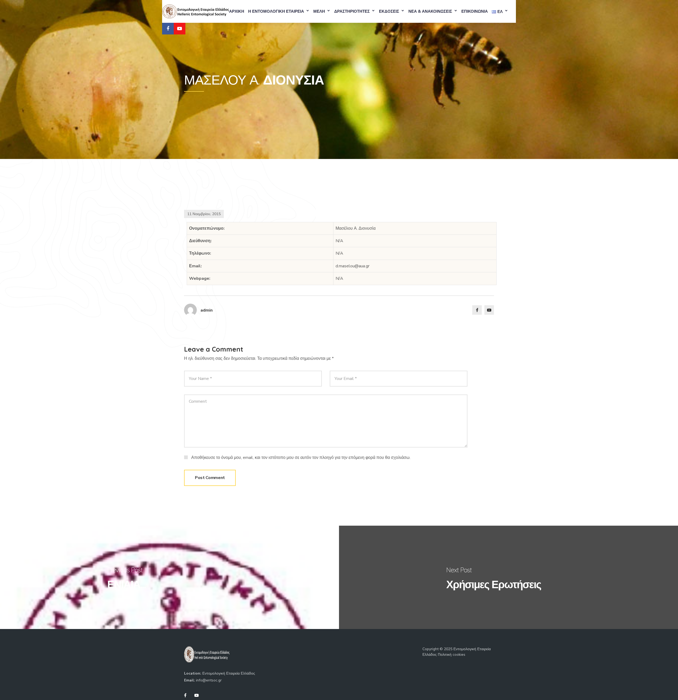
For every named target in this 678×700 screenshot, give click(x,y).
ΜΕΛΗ (319, 11)
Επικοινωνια (474, 11)
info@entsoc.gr (209, 680)
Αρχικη (236, 11)
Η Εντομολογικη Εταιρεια (276, 11)
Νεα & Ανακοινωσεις (430, 11)
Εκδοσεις (389, 11)
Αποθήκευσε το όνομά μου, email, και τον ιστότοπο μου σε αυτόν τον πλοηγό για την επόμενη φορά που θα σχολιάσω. (301, 457)
